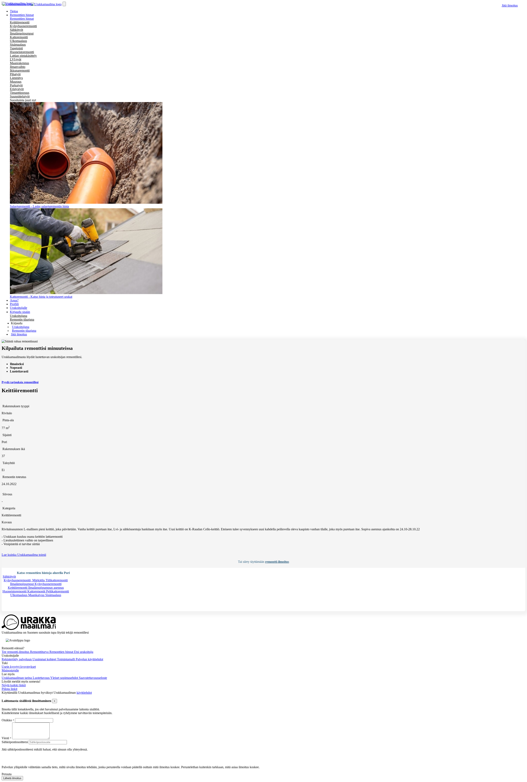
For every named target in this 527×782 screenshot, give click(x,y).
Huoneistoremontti (22, 52)
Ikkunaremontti (20, 70)
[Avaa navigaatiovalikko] (64, 4)
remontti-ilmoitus (277, 561)
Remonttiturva (39, 652)
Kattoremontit (36, 591)
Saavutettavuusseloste (93, 678)
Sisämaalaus (18, 44)
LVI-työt (15, 59)
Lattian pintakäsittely (23, 55)
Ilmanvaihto (17, 67)
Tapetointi (16, 48)
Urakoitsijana (18, 316)
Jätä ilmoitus (510, 5)
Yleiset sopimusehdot (64, 678)
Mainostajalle (10, 670)
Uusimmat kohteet (45, 659)
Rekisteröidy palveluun (17, 659)
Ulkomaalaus (18, 41)
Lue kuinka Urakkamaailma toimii (24, 554)
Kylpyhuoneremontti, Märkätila (24, 580)
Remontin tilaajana (22, 319)
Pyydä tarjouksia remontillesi (20, 382)
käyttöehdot (84, 692)
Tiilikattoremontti (56, 580)
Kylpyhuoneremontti (23, 26)
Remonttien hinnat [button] (22, 15)
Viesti (5, 738)
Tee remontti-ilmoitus (16, 652)
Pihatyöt (15, 74)
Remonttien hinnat (22, 18)
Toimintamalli (66, 659)
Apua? (14, 300)
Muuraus (15, 81)
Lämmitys (16, 78)
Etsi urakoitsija (83, 652)
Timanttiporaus (19, 92)
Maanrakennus (19, 63)
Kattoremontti (19, 37)
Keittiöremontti (19, 22)
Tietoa (14, 11)
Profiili (14, 304)
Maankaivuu (36, 595)
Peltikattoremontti (57, 591)
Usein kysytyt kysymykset (19, 666)
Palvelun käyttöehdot (89, 659)
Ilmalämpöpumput (22, 33)
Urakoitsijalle (18, 308)
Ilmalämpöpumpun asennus (46, 587)
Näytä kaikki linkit (14, 685)
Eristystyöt (17, 89)
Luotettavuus (41, 678)
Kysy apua (15, 609)
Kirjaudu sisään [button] (20, 312)
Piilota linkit (9, 689)
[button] (16, 323)
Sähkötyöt (16, 29)
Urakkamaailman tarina (17, 678)
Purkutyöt (16, 85)
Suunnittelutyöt (20, 96)
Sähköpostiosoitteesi (15, 742)
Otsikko (7, 720)
